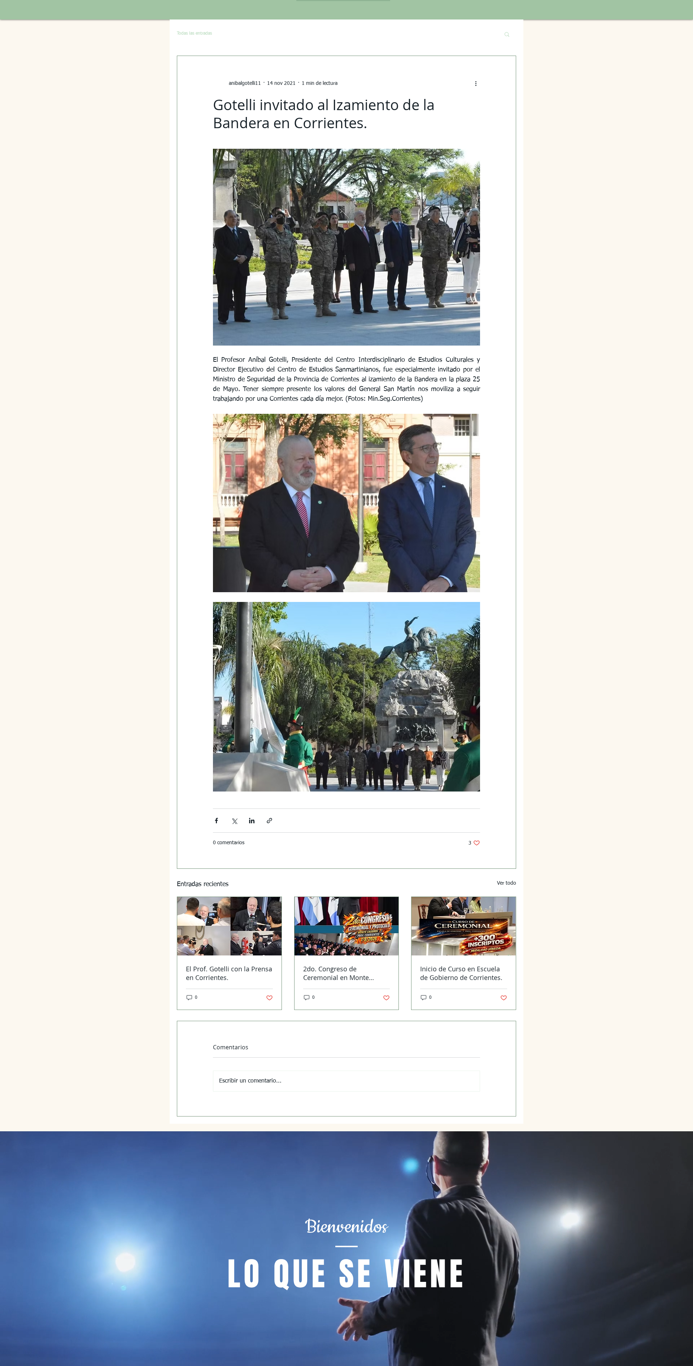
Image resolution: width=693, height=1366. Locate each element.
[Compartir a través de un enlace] (269, 820)
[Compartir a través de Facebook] (216, 820)
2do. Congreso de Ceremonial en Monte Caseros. (336, 973)
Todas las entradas (194, 33)
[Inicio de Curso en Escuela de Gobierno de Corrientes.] (463, 926)
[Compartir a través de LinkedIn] (251, 820)
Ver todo (506, 883)
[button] (507, 34)
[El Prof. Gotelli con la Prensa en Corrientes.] (229, 926)
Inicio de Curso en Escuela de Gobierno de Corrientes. (461, 973)
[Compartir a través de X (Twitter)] (234, 820)
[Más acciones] (475, 83)
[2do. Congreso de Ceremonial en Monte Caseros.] (347, 926)
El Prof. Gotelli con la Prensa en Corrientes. (229, 973)
